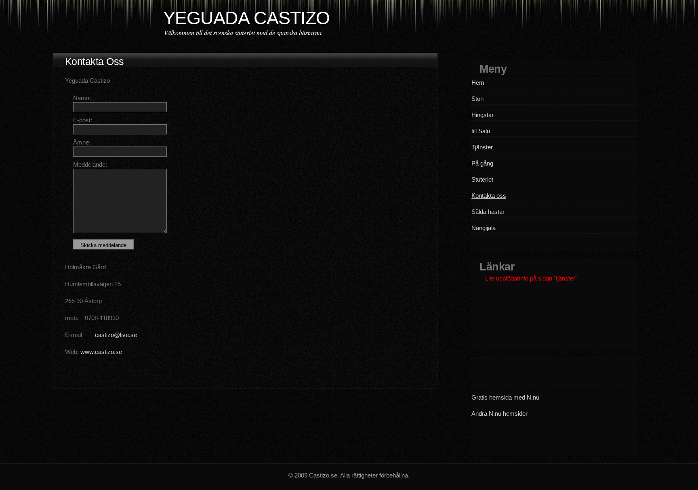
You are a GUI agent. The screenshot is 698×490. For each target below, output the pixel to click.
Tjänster (482, 147)
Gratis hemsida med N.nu (505, 397)
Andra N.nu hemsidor (499, 413)
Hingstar (482, 114)
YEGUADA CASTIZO (246, 18)
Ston (477, 98)
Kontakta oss (488, 195)
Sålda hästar (488, 211)
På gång (482, 163)
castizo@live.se (116, 334)
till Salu (480, 131)
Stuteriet (482, 179)
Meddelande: (90, 164)
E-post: (82, 120)
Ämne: (81, 142)
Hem (477, 82)
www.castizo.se (101, 351)
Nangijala (483, 227)
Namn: (82, 97)
